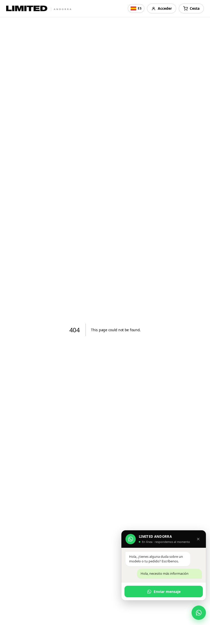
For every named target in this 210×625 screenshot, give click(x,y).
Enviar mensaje (167, 591)
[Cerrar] (198, 539)
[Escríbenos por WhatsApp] (199, 613)
